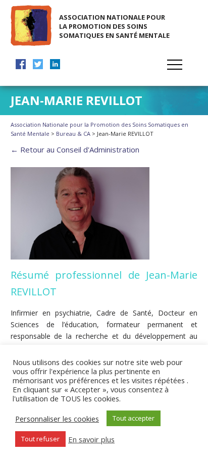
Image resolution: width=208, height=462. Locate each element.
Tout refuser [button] (40, 438)
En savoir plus (91, 439)
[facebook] (21, 64)
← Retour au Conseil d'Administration (75, 149)
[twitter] (38, 64)
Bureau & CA (73, 133)
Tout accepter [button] (133, 418)
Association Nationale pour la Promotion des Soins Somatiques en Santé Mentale (114, 26)
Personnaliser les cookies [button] (57, 418)
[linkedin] (55, 64)
